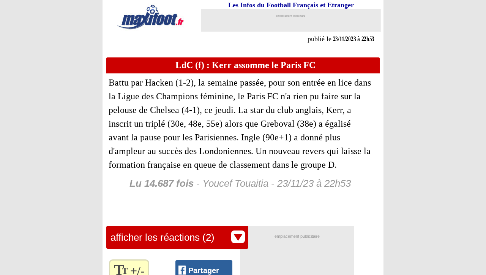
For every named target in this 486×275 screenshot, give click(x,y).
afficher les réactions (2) (162, 237)
